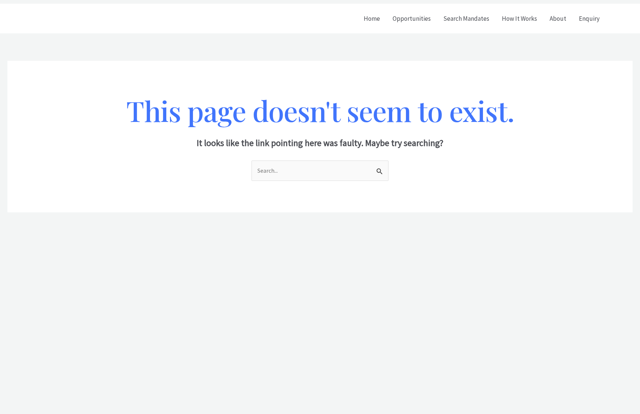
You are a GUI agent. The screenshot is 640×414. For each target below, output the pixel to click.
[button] (623, 18)
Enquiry (589, 18)
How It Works (519, 18)
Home (372, 18)
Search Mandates (466, 18)
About (558, 18)
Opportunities (412, 18)
